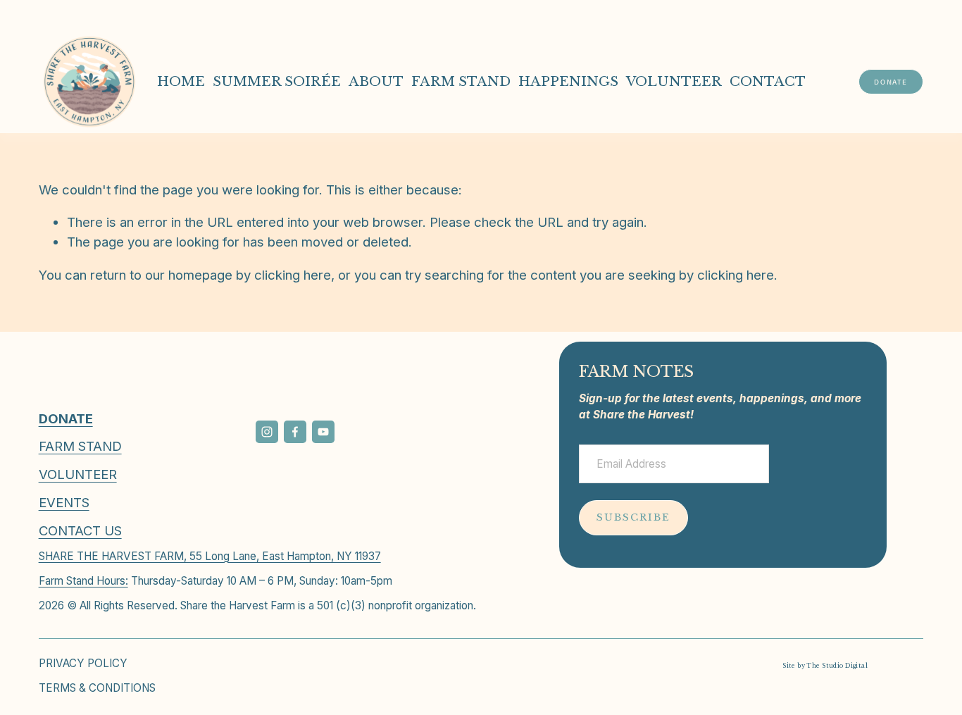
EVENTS (64, 502)
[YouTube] (323, 432)
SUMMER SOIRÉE (277, 81)
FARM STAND (461, 81)
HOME (181, 81)
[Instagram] (267, 432)
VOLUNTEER (674, 81)
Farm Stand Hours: (83, 580)
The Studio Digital (837, 665)
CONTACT (768, 81)
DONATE (890, 81)
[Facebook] (295, 432)
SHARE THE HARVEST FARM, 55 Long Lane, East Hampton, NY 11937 (210, 556)
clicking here (292, 274)
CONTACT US (80, 530)
